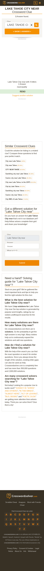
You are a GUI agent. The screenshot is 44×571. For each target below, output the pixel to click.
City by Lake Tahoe (15, 186)
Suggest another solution (22, 95)
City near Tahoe (14, 165)
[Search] (35, 3)
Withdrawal (32, 551)
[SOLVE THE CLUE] (36, 25)
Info (24, 551)
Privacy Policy (12, 548)
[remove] (31, 25)
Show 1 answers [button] (22, 31)
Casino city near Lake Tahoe (19, 178)
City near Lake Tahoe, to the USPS (21, 182)
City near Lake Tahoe (15, 161)
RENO (22, 91)
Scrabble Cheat (11, 502)
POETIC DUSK (29, 397)
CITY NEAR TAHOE (15, 169)
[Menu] (39, 3)
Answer (10, 242)
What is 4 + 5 (12, 250)
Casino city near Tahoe (17, 195)
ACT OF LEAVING (29, 394)
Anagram (22, 502)
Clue (9, 21)
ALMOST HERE (12, 394)
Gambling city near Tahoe (18, 191)
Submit (22, 263)
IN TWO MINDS (26, 391)
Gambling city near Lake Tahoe (20, 174)
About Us (18, 551)
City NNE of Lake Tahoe (17, 199)
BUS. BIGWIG (11, 397)
